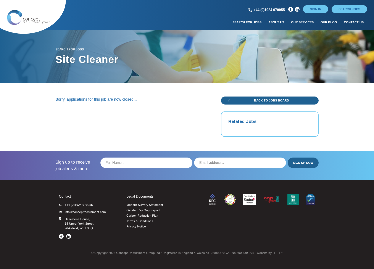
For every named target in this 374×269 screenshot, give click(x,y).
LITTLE (277, 253)
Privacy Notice (136, 226)
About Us (276, 22)
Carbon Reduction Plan (142, 215)
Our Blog (329, 22)
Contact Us (354, 22)
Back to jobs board (271, 100)
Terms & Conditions (139, 221)
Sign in (315, 9)
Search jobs (349, 9)
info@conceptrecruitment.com (85, 212)
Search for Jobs (246, 22)
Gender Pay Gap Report (143, 210)
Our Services (302, 22)
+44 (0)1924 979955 (79, 204)
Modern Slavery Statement (144, 204)
